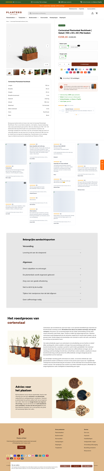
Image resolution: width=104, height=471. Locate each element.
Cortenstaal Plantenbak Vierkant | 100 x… (38, 191)
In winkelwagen (85, 64)
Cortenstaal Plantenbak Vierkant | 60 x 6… (62, 185)
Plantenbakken (10, 17)
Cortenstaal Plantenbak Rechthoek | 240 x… (39, 157)
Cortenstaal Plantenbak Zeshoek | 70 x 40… (39, 202)
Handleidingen (88, 438)
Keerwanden (44, 17)
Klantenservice (73, 8)
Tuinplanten (22, 17)
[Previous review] (60, 111)
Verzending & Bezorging (91, 444)
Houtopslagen (54, 17)
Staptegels (62, 17)
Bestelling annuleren (90, 447)
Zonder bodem (75, 46)
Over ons (86, 432)
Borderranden (33, 17)
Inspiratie (81, 8)
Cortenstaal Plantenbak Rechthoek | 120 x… (15, 176)
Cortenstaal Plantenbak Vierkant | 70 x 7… (62, 221)
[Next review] (93, 111)
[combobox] (56, 13)
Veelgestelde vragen (90, 441)
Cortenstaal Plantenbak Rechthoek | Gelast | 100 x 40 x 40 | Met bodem (19, 21)
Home (7, 21)
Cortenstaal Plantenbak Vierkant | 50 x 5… (14, 212)
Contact (21, 447)
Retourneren (87, 450)
